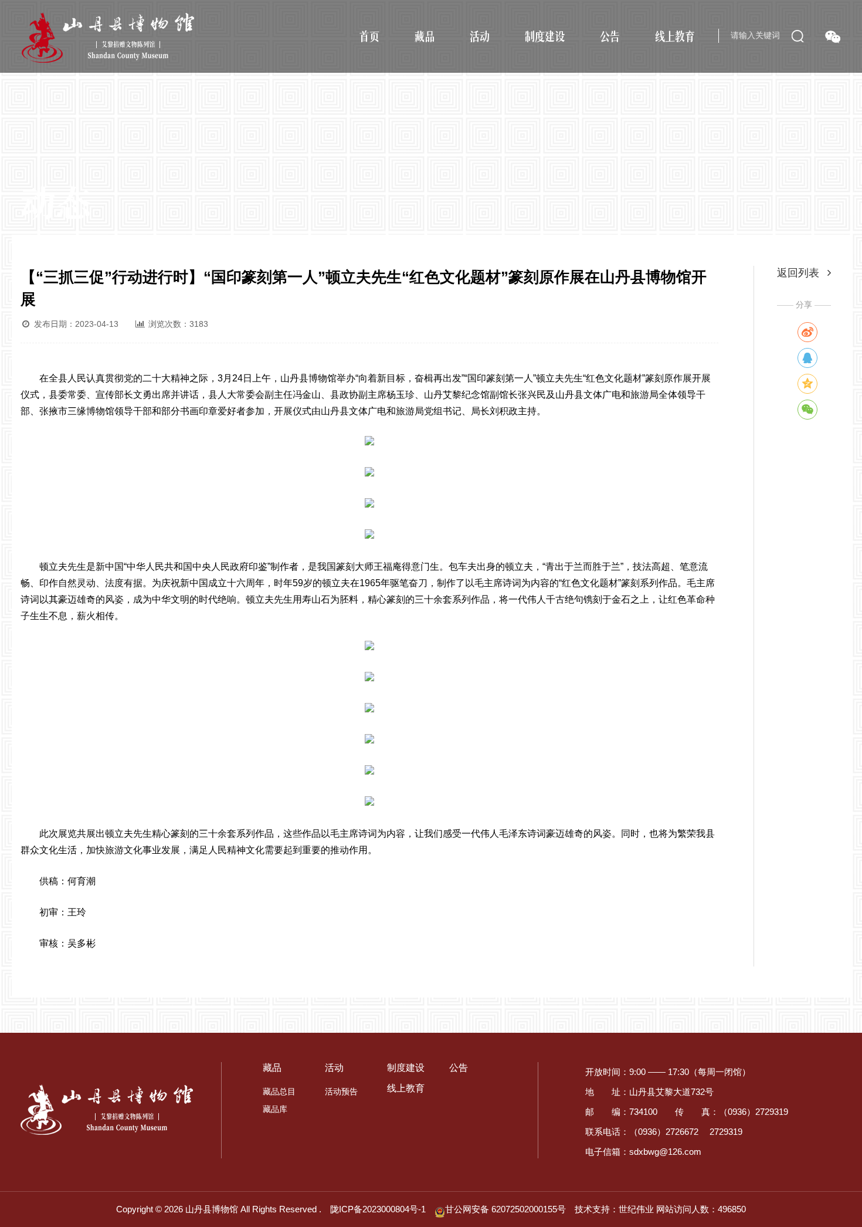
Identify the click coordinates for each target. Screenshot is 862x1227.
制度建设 (545, 36)
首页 (369, 36)
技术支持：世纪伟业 (614, 1209)
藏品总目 (279, 1091)
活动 (480, 36)
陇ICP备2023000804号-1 (378, 1209)
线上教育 (675, 36)
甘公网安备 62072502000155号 (505, 1209)
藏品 (425, 36)
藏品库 (275, 1109)
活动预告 (341, 1091)
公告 (610, 36)
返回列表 (799, 273)
